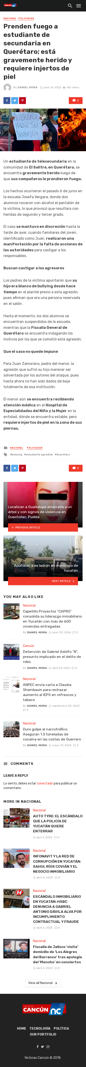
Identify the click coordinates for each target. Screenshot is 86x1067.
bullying (17, 454)
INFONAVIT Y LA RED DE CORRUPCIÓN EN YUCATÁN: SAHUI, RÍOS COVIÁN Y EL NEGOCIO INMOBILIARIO (57, 863)
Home (21, 1029)
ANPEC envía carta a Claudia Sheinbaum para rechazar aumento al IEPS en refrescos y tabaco (49, 692)
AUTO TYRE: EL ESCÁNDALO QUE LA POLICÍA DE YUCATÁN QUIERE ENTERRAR (58, 823)
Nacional (10, 18)
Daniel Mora (28, 87)
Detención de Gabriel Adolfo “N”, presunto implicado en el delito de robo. (52, 656)
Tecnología (39, 1029)
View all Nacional (40, 983)
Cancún (28, 646)
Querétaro (63, 454)
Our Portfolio (43, 1034)
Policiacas (26, 18)
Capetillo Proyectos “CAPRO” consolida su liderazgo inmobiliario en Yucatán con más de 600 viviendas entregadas (52, 618)
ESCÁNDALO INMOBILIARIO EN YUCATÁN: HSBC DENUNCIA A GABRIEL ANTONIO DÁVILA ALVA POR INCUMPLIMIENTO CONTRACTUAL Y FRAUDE (57, 909)
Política (61, 1029)
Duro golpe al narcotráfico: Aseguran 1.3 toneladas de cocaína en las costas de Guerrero (52, 734)
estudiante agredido (39, 454)
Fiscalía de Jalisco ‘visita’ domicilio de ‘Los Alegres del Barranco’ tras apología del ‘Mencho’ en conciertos (57, 954)
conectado (45, 783)
